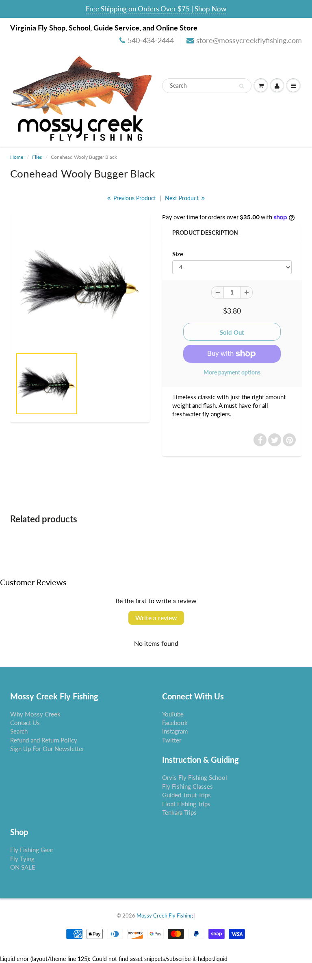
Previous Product (134, 198)
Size (177, 254)
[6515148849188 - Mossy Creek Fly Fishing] (80, 284)
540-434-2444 (151, 40)
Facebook (175, 722)
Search (19, 731)
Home (16, 157)
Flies (37, 157)
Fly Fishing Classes (187, 786)
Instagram (175, 731)
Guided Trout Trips (186, 795)
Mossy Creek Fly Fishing (164, 915)
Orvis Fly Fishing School (194, 777)
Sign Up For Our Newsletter (47, 748)
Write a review (156, 617)
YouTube (173, 714)
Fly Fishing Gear (31, 849)
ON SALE (22, 867)
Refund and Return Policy (43, 740)
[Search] (241, 86)
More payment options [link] (232, 372)
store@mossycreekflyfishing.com (249, 40)
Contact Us (25, 722)
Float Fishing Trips (186, 803)
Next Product (182, 198)
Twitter (171, 740)
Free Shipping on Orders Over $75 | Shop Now (156, 8)
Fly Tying (22, 858)
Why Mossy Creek (35, 714)
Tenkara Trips (179, 812)
